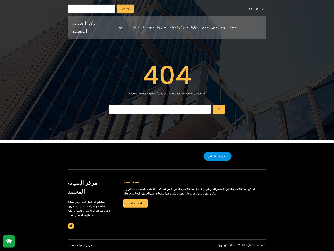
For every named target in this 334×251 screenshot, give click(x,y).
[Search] (219, 109)
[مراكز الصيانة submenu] (187, 27)
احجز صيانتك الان (217, 156)
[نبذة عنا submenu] (153, 27)
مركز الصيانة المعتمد (80, 245)
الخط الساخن (135, 203)
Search (125, 9)
